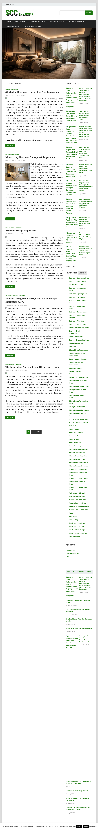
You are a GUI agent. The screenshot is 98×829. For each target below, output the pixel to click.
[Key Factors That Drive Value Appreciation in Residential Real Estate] (72, 218)
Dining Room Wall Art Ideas (79, 410)
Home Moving (74, 439)
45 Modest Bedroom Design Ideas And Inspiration (32, 92)
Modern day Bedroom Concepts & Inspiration (30, 157)
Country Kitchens (75, 368)
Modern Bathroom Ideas (78, 500)
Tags (89, 572)
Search (88, 12)
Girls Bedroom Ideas (76, 426)
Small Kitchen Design (77, 530)
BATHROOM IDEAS (38, 22)
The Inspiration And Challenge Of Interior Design (32, 367)
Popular (70, 572)
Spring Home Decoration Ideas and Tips (79, 628)
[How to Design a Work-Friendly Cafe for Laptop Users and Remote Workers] (72, 199)
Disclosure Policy (73, 553)
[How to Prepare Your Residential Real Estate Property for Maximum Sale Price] (72, 147)
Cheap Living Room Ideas (78, 350)
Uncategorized (74, 536)
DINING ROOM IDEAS (77, 22)
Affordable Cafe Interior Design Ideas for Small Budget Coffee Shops (84, 115)
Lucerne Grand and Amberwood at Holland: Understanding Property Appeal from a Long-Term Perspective (85, 94)
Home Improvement (76, 432)
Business (72, 347)
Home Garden (74, 429)
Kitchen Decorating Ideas (78, 456)
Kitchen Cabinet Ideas (77, 452)
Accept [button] (79, 826)
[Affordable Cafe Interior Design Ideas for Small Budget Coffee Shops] (72, 111)
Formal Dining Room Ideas (78, 419)
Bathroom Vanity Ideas (77, 324)
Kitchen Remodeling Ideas (78, 462)
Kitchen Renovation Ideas (78, 466)
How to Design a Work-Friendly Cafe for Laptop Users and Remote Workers (85, 203)
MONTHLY (82, 273)
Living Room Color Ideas (78, 469)
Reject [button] (86, 826)
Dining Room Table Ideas (78, 407)
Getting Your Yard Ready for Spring (77, 791)
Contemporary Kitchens (78, 359)
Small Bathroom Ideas (77, 523)
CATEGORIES (72, 273)
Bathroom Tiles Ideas (77, 321)
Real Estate (73, 516)
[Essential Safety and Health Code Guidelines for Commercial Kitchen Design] (72, 165)
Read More (9, 145)
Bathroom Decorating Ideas (79, 278)
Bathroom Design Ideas (77, 281)
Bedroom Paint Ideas (76, 337)
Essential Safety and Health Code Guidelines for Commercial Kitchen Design (86, 168)
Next (38, 431)
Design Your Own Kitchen (78, 377)
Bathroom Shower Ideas (78, 312)
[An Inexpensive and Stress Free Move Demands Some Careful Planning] (72, 636)
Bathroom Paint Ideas (77, 297)
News (71, 513)
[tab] (72, 273)
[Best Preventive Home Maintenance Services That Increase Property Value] (72, 247)
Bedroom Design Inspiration (13, 227)
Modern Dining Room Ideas (79, 506)
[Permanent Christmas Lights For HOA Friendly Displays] (72, 233)
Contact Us (71, 550)
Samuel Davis (22, 95)
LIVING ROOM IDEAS (33, 26)
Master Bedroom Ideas (77, 496)
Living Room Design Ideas (78, 478)
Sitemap (70, 557)
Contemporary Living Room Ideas (15, 295)
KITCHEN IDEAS (13, 26)
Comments (80, 572)
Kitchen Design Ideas (77, 459)
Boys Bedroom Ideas (76, 343)
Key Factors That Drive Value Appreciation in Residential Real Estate (85, 221)
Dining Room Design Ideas (79, 386)
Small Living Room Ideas (78, 533)
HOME (9, 22)
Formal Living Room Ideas (78, 422)
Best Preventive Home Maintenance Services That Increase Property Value (85, 250)
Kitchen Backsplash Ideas (78, 449)
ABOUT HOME (20, 22)
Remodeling (73, 520)
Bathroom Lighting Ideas (78, 294)
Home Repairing (75, 442)
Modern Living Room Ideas (79, 510)
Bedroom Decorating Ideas (79, 327)
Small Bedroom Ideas (11, 89)
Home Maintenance (76, 436)
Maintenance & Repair (77, 493)
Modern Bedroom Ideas (12, 154)
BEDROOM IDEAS (57, 22)
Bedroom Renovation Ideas (79, 340)
